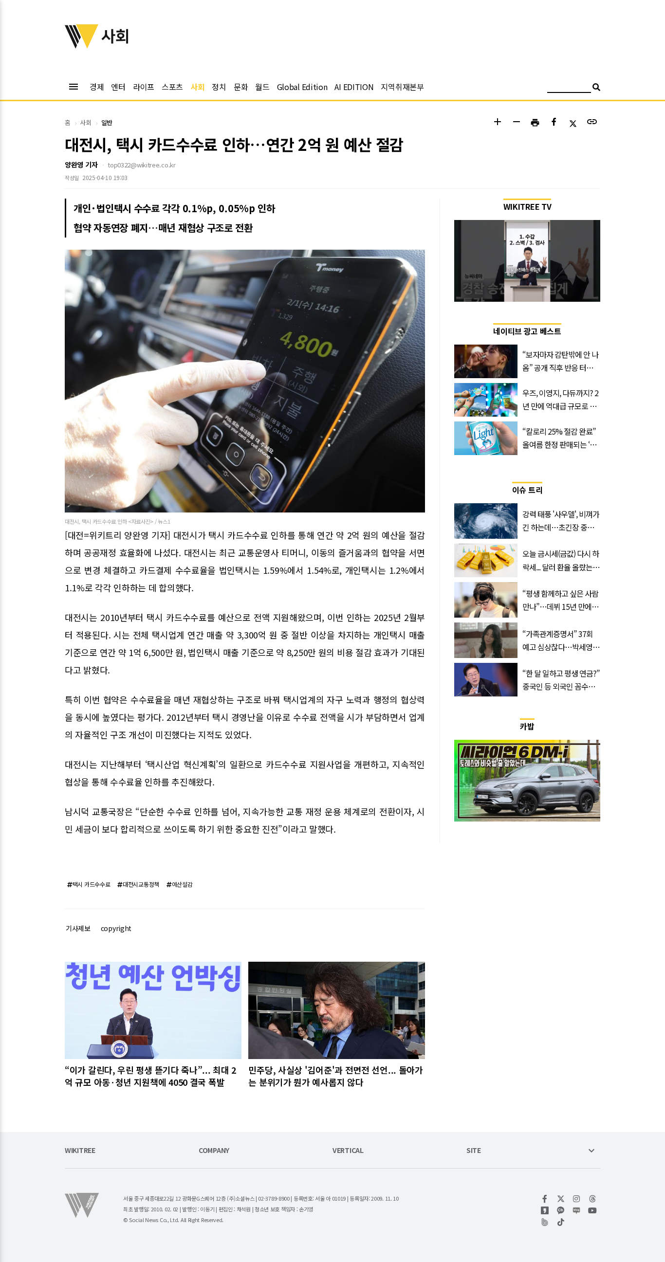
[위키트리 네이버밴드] (545, 1222)
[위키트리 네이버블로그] (577, 1210)
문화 (241, 86)
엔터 (118, 86)
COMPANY (214, 1151)
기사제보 (78, 928)
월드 (262, 86)
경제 (97, 86)
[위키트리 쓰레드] (593, 1199)
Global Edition (302, 86)
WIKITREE (80, 1151)
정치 (219, 86)
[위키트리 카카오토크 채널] (561, 1210)
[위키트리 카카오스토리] (545, 1210)
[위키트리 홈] (82, 45)
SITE (473, 1151)
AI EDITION (353, 86)
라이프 (143, 86)
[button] (497, 123)
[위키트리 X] (561, 1199)
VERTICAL (348, 1151)
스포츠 (172, 86)
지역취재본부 (402, 86)
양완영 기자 (81, 164)
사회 (197, 86)
